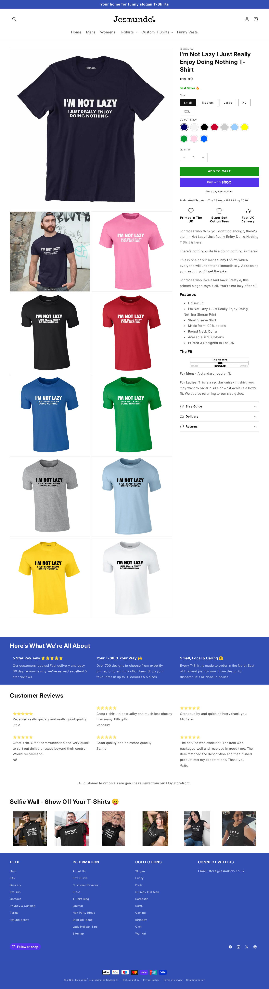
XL (244, 102)
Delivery (15, 885)
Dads (138, 885)
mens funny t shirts (222, 260)
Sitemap (78, 933)
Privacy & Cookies (22, 905)
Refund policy (19, 919)
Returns (15, 892)
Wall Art (140, 933)
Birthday (141, 919)
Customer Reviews (85, 885)
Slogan (140, 871)
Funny (139, 878)
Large (228, 102)
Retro (139, 905)
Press (76, 892)
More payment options (219, 191)
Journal (78, 905)
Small (188, 102)
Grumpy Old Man (147, 892)
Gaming (140, 912)
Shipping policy (195, 980)
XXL (187, 111)
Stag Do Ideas (83, 919)
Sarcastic (141, 899)
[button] (14, 19)
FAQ (13, 878)
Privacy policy (151, 980)
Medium (208, 102)
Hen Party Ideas (84, 912)
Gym (138, 926)
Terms (14, 912)
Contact (15, 899)
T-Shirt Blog (81, 899)
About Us (79, 871)
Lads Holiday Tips (85, 926)
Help (13, 871)
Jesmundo (81, 980)
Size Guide (80, 878)
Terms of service (173, 980)
